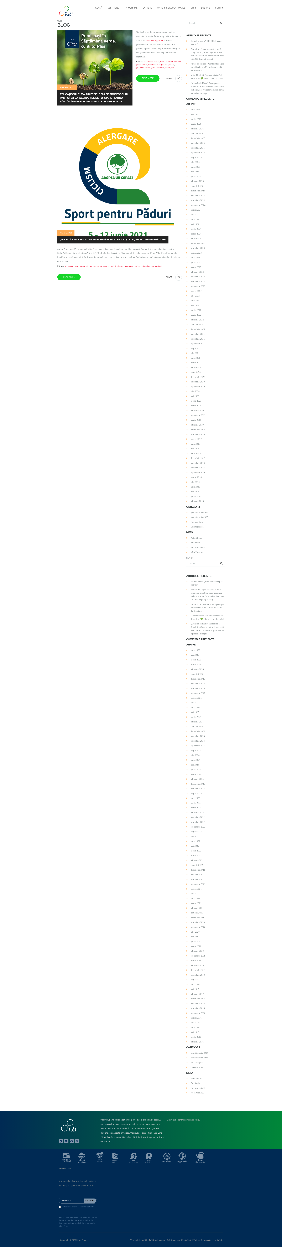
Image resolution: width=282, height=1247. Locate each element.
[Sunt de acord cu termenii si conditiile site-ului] (60, 1207)
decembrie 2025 (198, 138)
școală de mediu (157, 67)
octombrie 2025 (198, 148)
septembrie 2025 (198, 152)
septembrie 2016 (198, 472)
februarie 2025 (197, 181)
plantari (171, 64)
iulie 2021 (195, 353)
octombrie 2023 (198, 248)
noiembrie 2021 (198, 334)
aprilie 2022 (196, 310)
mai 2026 (195, 114)
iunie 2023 (195, 257)
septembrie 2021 (198, 343)
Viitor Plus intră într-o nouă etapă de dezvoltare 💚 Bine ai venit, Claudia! (207, 77)
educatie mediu (166, 62)
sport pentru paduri (132, 266)
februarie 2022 (197, 320)
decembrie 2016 (198, 458)
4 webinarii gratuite (154, 40)
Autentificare (196, 538)
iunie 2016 (195, 487)
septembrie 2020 (198, 386)
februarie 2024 (197, 238)
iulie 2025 (195, 162)
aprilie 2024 (196, 229)
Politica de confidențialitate (179, 1240)
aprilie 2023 (196, 262)
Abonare (90, 1200)
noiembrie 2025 (198, 143)
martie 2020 (196, 405)
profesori (140, 67)
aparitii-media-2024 (199, 512)
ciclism (89, 266)
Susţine (205, 7)
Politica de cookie (157, 1240)
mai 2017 (195, 448)
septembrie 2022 (198, 286)
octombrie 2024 (198, 200)
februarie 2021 (197, 367)
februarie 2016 (197, 501)
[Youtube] (72, 1141)
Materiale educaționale (171, 7)
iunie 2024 (195, 219)
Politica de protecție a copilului (207, 1240)
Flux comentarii (198, 547)
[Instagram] (77, 1141)
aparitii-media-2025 (199, 517)
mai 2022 (195, 305)
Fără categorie (197, 522)
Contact (220, 7)
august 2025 (196, 157)
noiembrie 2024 (198, 195)
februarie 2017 (197, 453)
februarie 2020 (197, 410)
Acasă (98, 7)
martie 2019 (196, 420)
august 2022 (196, 291)
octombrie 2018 (198, 434)
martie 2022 (196, 315)
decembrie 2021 (198, 329)
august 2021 (196, 348)
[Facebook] (61, 1141)
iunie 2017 (195, 444)
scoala (147, 67)
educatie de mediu (151, 62)
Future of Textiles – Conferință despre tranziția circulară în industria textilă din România (207, 67)
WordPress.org (197, 552)
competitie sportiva (101, 266)
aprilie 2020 (196, 401)
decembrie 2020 (198, 377)
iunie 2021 (195, 358)
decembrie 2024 (198, 191)
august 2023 (196, 253)
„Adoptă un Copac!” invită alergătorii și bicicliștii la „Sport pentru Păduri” (113, 239)
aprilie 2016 (196, 496)
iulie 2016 (195, 482)
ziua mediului (156, 266)
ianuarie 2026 (197, 133)
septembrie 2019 (198, 415)
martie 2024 (196, 234)
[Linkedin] (66, 1141)
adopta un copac (72, 266)
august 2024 (196, 210)
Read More (148, 78)
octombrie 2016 (198, 468)
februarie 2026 (197, 129)
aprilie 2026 (196, 119)
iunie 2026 (195, 109)
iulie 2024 (195, 214)
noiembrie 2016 (198, 463)
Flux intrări (195, 542)
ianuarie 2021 (197, 372)
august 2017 (196, 439)
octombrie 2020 (198, 382)
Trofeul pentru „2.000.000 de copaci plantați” (207, 43)
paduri (113, 266)
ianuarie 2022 (197, 324)
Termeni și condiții (138, 1240)
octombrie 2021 (198, 339)
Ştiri (193, 7)
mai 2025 (195, 171)
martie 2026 (196, 124)
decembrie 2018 (198, 429)
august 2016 (196, 477)
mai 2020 (195, 396)
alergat (82, 266)
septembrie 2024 (198, 205)
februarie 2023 (197, 272)
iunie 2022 (195, 300)
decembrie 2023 (198, 243)
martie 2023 (196, 267)
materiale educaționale (157, 64)
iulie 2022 (195, 296)
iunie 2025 (195, 167)
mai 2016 (195, 491)
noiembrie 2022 (198, 276)
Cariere (147, 7)
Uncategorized (197, 527)
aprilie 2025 (196, 176)
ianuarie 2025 (197, 186)
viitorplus (146, 266)
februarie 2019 (197, 425)
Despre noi (114, 7)
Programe (131, 7)
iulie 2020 (195, 391)
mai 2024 (195, 224)
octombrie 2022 (198, 281)
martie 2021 (196, 362)
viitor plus (169, 67)
